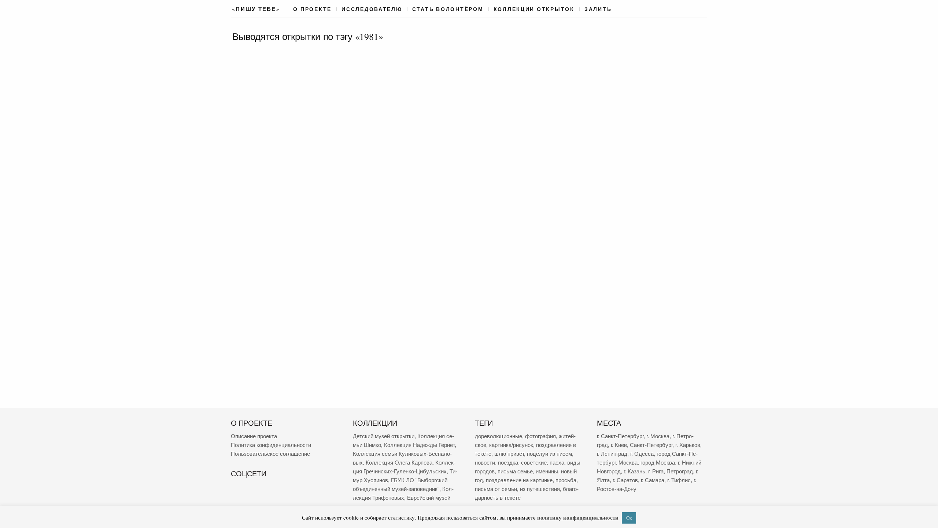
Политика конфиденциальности (271, 445)
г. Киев (619, 445)
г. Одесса (642, 454)
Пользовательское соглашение (270, 454)
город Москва (657, 462)
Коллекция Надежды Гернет (419, 445)
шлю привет (509, 454)
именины (547, 471)
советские (534, 462)
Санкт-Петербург (651, 445)
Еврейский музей (428, 498)
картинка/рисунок (511, 445)
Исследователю (371, 9)
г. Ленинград (612, 454)
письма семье (515, 471)
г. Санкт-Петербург (620, 436)
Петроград (679, 471)
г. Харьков (687, 445)
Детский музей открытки (383, 436)
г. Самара (652, 480)
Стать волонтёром (448, 9)
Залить (598, 9)
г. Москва (657, 436)
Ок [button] (629, 517)
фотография (540, 436)
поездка (508, 462)
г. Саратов (625, 480)
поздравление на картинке (519, 480)
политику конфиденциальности (577, 517)
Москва (628, 462)
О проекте (312, 9)
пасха (557, 462)
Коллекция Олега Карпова (399, 462)
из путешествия (540, 489)
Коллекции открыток (534, 9)
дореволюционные (498, 436)
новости (485, 462)
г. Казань (634, 471)
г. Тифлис (679, 480)
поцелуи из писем (549, 454)
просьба (565, 480)
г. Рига (656, 471)
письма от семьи (496, 489)
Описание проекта (254, 436)
